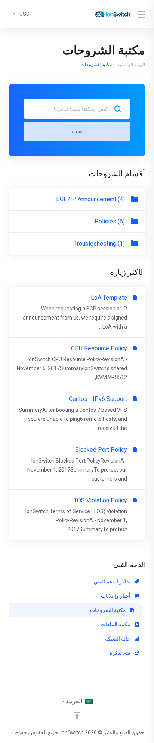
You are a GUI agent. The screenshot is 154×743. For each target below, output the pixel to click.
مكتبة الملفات (116, 624)
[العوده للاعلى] (77, 715)
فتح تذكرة (121, 653)
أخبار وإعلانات (116, 596)
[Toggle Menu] (142, 14)
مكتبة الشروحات (108, 610)
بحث (77, 131)
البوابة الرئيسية (131, 64)
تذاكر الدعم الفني (112, 582)
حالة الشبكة (118, 639)
